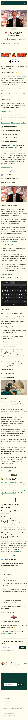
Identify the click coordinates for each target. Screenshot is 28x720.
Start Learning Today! (7, 167)
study (12, 429)
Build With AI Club (13, 145)
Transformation (7, 702)
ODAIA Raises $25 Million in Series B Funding (13, 483)
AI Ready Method (12, 708)
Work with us (19, 708)
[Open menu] (25, 3)
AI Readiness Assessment (9, 705)
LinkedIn (17, 123)
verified (10, 227)
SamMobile (11, 373)
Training (13, 702)
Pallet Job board (5, 123)
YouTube (23, 123)
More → (25, 663)
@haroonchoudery (6, 633)
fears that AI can (11, 241)
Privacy (5, 715)
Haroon (22, 78)
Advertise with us (5, 111)
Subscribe (22, 647)
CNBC (9, 471)
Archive (5, 708)
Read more (23, 529)
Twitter (13, 123)
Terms (9, 715)
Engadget (10, 274)
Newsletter (18, 705)
